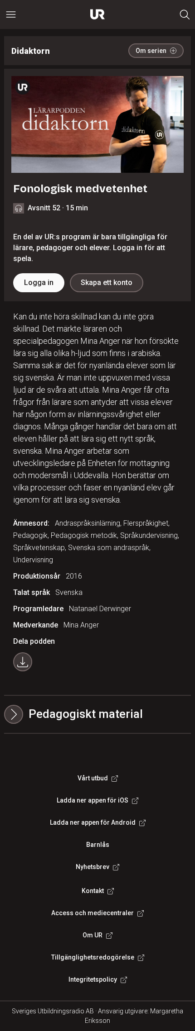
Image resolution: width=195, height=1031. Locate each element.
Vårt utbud (93, 778)
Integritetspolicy (92, 979)
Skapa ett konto (106, 282)
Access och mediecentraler (92, 913)
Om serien (151, 50)
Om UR (92, 935)
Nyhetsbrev (92, 866)
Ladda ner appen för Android (93, 822)
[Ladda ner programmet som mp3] (22, 661)
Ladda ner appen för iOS (92, 800)
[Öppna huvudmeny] (10, 14)
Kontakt (93, 890)
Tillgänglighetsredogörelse (92, 957)
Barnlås (97, 844)
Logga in (39, 282)
